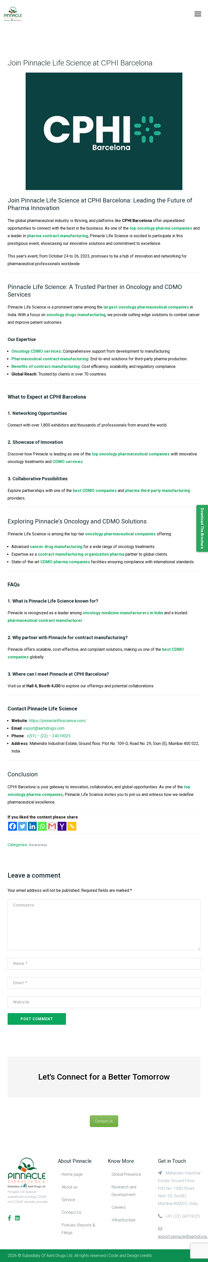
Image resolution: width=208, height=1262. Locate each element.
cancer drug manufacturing (56, 546)
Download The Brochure (202, 528)
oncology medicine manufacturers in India (123, 612)
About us (69, 1187)
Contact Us (104, 1121)
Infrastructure (123, 1220)
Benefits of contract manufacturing (45, 366)
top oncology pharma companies (161, 228)
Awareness (38, 845)
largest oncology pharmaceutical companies (146, 307)
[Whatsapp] (42, 826)
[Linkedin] (32, 826)
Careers (119, 1207)
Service (68, 1199)
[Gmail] (52, 826)
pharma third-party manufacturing (157, 490)
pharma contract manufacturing (57, 235)
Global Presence (126, 1174)
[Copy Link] (71, 826)
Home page (72, 1174)
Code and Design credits (130, 1255)
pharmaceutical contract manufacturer (45, 620)
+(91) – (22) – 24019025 (49, 736)
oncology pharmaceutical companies (120, 534)
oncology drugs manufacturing (76, 314)
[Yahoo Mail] (62, 826)
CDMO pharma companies (65, 561)
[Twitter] (22, 826)
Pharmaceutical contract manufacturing (49, 358)
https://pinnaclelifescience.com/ (57, 720)
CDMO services (68, 461)
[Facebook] (12, 826)
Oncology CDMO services (36, 351)
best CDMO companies (95, 490)
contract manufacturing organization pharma (81, 554)
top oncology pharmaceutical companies (131, 454)
